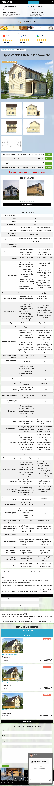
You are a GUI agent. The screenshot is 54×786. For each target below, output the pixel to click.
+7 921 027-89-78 (8, 2)
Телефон (4, 735)
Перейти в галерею (26, 204)
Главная (4, 49)
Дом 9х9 (4, 709)
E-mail (3, 741)
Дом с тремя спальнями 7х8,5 (10, 654)
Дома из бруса (11, 49)
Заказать (48, 154)
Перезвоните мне (34, 2)
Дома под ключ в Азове (29, 21)
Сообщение (4, 747)
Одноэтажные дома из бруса (27, 630)
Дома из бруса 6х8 (27, 633)
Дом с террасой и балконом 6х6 (10, 682)
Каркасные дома (27, 635)
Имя (3, 730)
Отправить (5, 765)
